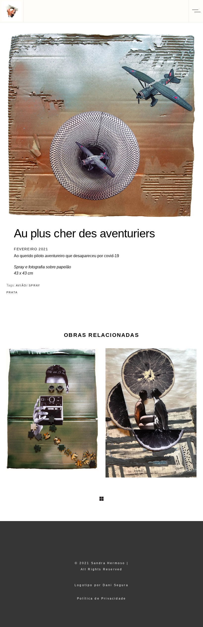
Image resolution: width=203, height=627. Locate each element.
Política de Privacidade (101, 598)
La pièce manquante (151, 412)
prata (12, 292)
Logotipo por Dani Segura (101, 585)
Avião (21, 285)
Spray (34, 285)
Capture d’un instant (52, 408)
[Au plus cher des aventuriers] (101, 125)
